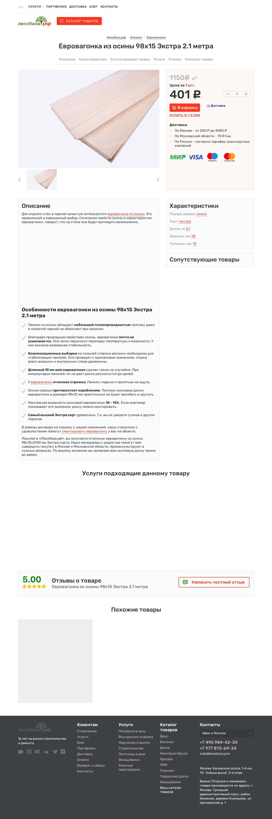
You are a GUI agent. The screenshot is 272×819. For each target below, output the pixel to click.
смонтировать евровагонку (84, 431)
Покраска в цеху (132, 731)
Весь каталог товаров (170, 790)
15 (194, 244)
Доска (165, 748)
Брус (164, 736)
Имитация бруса (173, 753)
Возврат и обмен (91, 765)
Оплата (83, 760)
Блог (93, 6)
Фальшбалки (129, 760)
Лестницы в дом (132, 754)
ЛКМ (163, 765)
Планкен (167, 771)
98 (193, 236)
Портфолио (56, 6)
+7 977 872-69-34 (218, 748)
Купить (185, 115)
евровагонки (41, 382)
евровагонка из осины (125, 214)
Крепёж (166, 759)
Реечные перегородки (129, 767)
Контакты (109, 6)
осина (202, 214)
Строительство (131, 748)
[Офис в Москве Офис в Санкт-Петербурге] (227, 734)
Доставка (78, 6)
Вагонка (167, 742)
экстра (185, 221)
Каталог (82, 21)
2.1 (188, 229)
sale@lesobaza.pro (215, 754)
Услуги (82, 737)
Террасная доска (174, 776)
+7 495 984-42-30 (219, 742)
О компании (87, 731)
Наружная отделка (134, 743)
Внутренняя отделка (136, 737)
